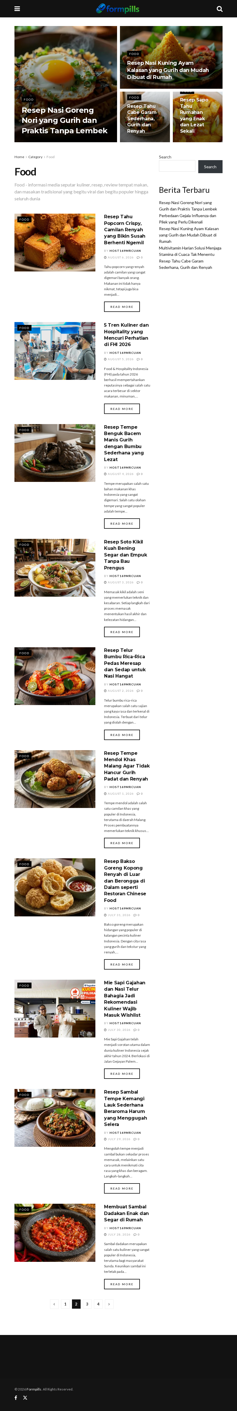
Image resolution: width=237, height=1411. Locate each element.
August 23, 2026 (197, 142)
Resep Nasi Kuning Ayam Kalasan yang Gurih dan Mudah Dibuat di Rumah (168, 70)
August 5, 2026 (120, 359)
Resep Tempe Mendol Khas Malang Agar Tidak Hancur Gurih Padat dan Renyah (127, 766)
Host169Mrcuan (43, 142)
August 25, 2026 (144, 88)
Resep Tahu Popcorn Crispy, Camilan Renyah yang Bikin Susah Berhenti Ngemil (124, 229)
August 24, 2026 (144, 142)
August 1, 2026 (120, 793)
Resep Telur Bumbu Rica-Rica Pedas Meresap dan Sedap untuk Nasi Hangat (124, 663)
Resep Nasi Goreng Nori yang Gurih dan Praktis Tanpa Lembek (65, 120)
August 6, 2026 (120, 257)
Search (165, 156)
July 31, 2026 (119, 915)
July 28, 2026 (119, 1234)
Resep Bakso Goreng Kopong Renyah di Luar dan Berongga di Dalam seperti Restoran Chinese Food (125, 881)
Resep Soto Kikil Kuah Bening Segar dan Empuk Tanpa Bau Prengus (125, 555)
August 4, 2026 (120, 474)
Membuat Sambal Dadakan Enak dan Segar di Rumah (126, 1213)
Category (35, 157)
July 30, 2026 (119, 1029)
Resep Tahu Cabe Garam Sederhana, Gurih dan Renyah (142, 118)
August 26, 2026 (78, 142)
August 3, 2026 (120, 582)
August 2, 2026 (120, 690)
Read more (122, 306)
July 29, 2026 (119, 1139)
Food (29, 99)
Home (19, 157)
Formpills (34, 1389)
